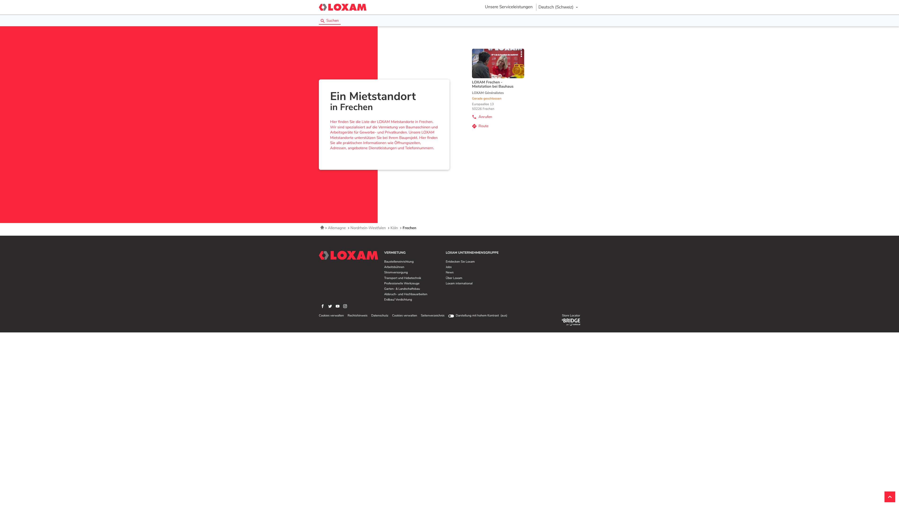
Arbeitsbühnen (394, 267)
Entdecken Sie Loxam (460, 262)
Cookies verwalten (331, 315)
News (449, 272)
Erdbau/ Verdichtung (398, 300)
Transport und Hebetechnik (402, 278)
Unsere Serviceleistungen (509, 7)
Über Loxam (454, 278)
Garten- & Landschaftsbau (402, 289)
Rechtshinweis (358, 315)
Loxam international (459, 283)
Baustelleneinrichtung (399, 262)
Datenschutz (379, 315)
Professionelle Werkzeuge (402, 283)
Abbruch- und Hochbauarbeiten (405, 294)
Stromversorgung (396, 272)
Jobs (449, 267)
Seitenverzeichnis (433, 315)
